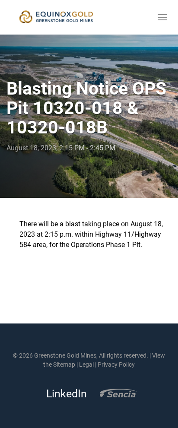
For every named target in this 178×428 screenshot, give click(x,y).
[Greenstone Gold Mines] (56, 17)
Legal (86, 364)
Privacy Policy (116, 364)
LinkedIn (64, 393)
